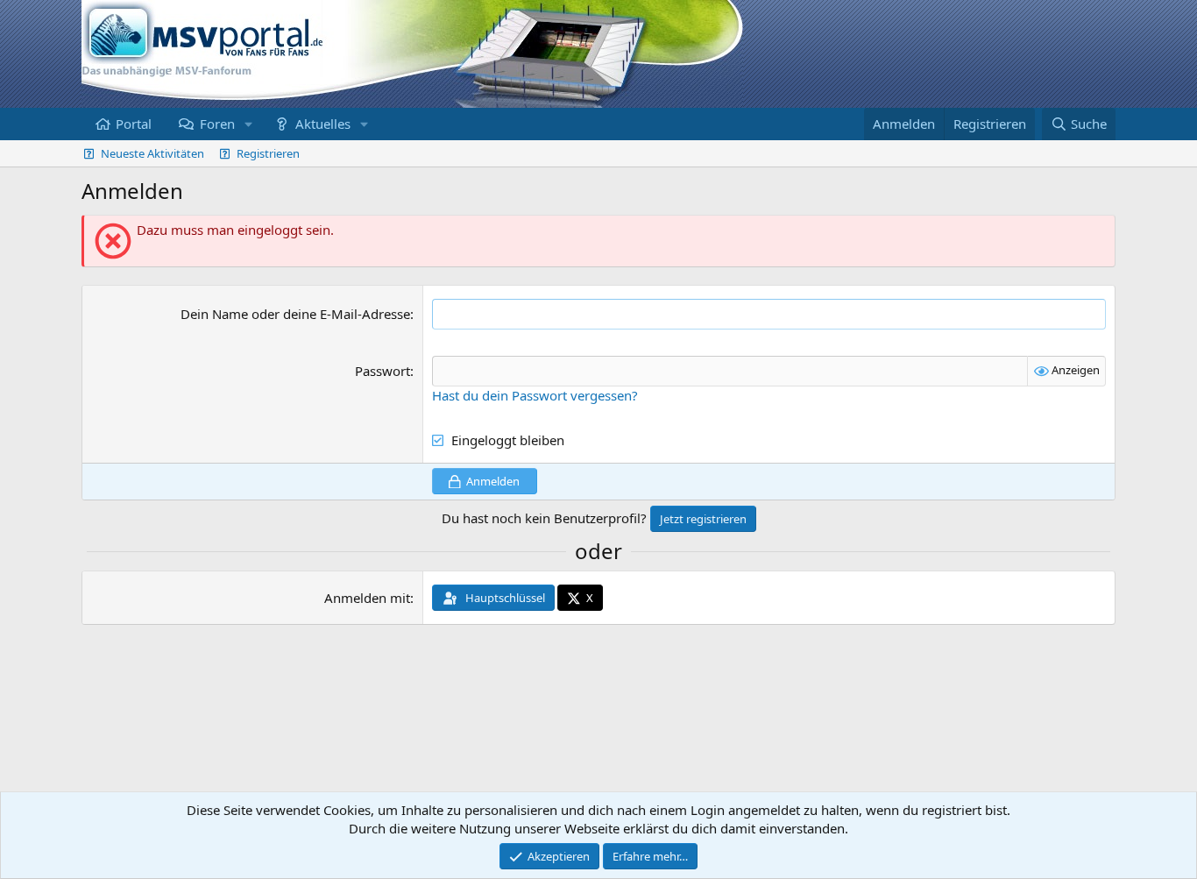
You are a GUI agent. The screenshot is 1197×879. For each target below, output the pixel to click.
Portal (134, 123)
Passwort (382, 370)
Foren (217, 123)
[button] (248, 124)
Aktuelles (323, 123)
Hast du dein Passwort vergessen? (535, 395)
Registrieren (268, 153)
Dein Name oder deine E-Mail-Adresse (295, 314)
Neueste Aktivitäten (152, 153)
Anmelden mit (367, 597)
